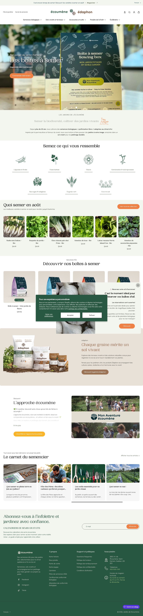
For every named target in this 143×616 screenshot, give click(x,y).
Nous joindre (53, 560)
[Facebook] (19, 579)
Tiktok (24, 590)
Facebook (25, 579)
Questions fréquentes (84, 557)
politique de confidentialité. (78, 309)
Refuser (92, 315)
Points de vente (54, 564)
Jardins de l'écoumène (131, 612)
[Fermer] (138, 285)
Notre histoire (54, 557)
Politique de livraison (84, 560)
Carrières (52, 570)
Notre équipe (53, 567)
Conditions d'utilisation (84, 570)
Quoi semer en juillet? (50, 487)
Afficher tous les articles (129, 456)
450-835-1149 (115, 569)
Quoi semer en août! (15, 487)
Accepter (70, 315)
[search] (129, 12)
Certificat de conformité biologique (57, 578)
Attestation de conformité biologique (58, 584)
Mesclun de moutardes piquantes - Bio (128, 243)
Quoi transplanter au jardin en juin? (88, 488)
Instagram (25, 585)
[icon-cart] (138, 12)
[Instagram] (19, 585)
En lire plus (17, 425)
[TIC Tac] (19, 590)
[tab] (66, 107)
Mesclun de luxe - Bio (83, 241)
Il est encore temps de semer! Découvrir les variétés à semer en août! (59, 3)
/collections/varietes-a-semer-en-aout (14, 25)
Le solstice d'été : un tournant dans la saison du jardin (122, 488)
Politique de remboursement (87, 564)
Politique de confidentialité (86, 567)
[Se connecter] (134, 12)
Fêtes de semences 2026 (58, 574)
